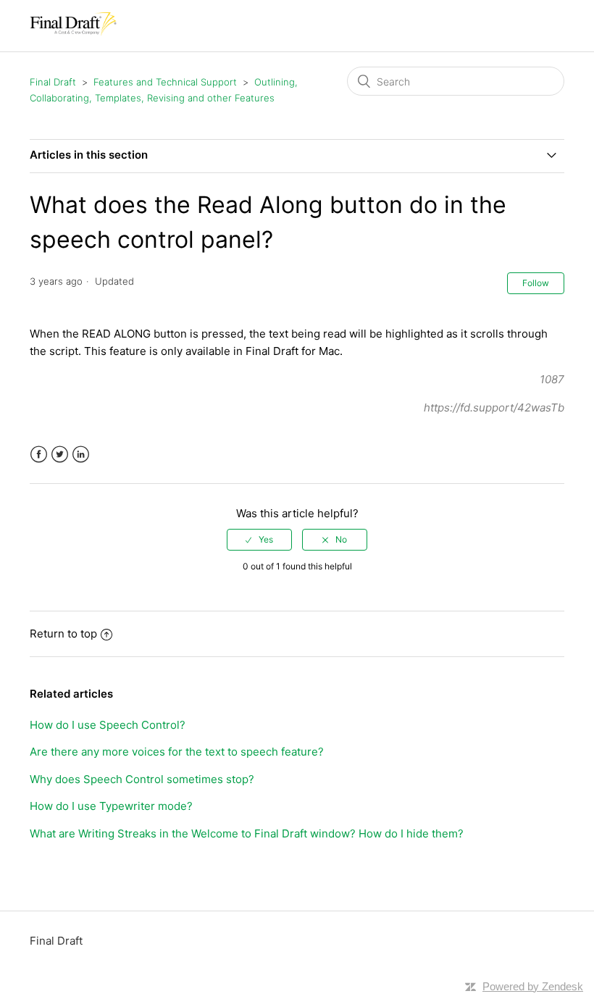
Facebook (39, 455)
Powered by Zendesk (532, 986)
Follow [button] (535, 282)
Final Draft (53, 82)
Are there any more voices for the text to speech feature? (177, 751)
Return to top (63, 633)
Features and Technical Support (165, 82)
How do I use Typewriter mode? (111, 806)
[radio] (259, 540)
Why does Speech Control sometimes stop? (142, 779)
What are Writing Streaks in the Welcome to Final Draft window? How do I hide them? (247, 833)
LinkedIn (81, 455)
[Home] (73, 33)
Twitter (60, 455)
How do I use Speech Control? (107, 725)
